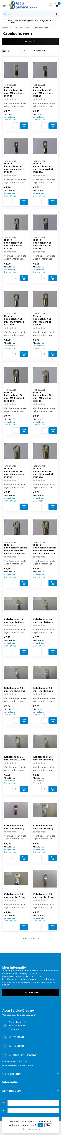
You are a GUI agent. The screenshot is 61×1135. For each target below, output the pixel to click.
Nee (48, 1125)
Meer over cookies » (31, 1129)
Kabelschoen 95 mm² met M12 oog (43, 895)
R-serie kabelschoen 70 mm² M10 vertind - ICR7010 (43, 472)
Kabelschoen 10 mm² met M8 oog (43, 620)
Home (5, 27)
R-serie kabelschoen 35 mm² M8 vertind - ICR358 (43, 244)
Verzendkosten (9, 117)
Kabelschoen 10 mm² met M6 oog (14, 620)
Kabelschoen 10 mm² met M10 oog (14, 689)
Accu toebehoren (21, 27)
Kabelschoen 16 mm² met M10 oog (14, 758)
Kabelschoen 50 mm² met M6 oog (14, 827)
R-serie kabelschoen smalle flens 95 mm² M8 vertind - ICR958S (15, 549)
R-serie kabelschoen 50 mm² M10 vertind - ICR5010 (14, 396)
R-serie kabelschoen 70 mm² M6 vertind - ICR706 (43, 396)
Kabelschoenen (41, 27)
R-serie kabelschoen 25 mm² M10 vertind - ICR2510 (43, 167)
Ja (40, 1125)
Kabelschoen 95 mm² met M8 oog (43, 827)
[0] (57, 5)
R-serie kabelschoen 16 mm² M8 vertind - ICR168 (14, 91)
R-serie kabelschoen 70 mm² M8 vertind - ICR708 (14, 472)
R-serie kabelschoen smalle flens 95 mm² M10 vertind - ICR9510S (44, 549)
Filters (29, 41)
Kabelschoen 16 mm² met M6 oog (43, 689)
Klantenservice (30, 992)
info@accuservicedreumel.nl (23, 1054)
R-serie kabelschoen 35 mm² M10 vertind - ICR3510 (14, 320)
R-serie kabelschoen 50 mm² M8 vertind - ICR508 (43, 320)
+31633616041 (16, 1037)
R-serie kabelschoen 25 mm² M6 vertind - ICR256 (43, 91)
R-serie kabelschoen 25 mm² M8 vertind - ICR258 (14, 167)
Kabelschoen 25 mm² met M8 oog (43, 758)
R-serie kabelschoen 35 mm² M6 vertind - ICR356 (14, 244)
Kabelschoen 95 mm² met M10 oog (14, 895)
